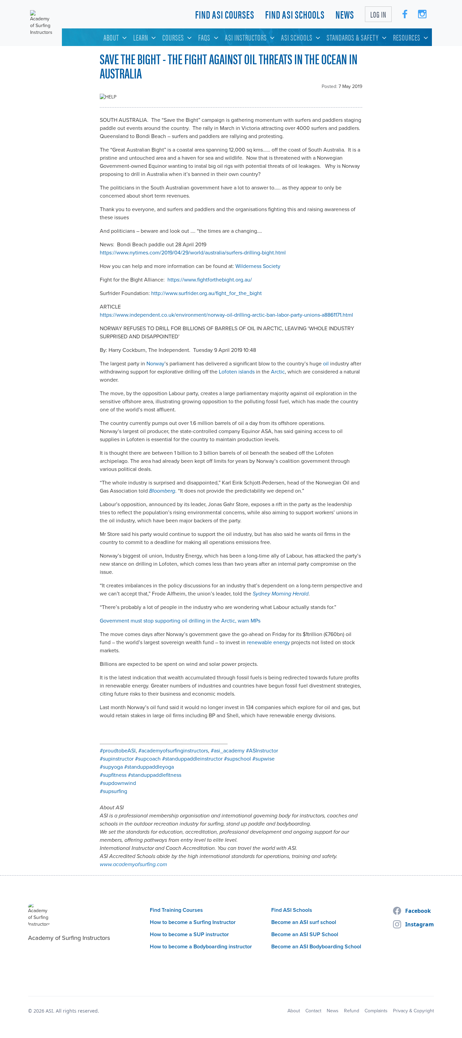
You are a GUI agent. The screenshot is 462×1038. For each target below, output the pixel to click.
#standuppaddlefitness (154, 775)
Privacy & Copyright (413, 1011)
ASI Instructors (246, 37)
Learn (140, 37)
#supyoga (111, 767)
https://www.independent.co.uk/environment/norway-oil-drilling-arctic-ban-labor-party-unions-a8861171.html (226, 315)
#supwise (263, 759)
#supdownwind (118, 783)
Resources (406, 37)
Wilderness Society (257, 266)
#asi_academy (228, 750)
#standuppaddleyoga (149, 767)
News (345, 14)
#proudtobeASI (118, 750)
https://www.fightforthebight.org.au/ (209, 280)
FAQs (204, 37)
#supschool (237, 759)
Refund (351, 1011)
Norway (155, 363)
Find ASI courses (224, 14)
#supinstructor (117, 759)
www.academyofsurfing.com (133, 864)
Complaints (376, 1011)
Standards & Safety (353, 37)
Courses (173, 37)
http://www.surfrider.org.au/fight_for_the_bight (206, 293)
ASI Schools (297, 37)
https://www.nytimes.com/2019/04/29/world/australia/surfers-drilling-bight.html (193, 252)
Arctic (278, 372)
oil (326, 363)
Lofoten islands (237, 372)
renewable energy (268, 642)
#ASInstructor (262, 750)
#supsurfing (113, 791)
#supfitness (113, 775)
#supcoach (148, 759)
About (111, 37)
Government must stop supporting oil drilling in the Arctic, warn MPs (180, 621)
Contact (313, 1011)
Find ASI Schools (295, 14)
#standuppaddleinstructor (192, 759)
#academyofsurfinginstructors (173, 750)
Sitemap (273, 1011)
